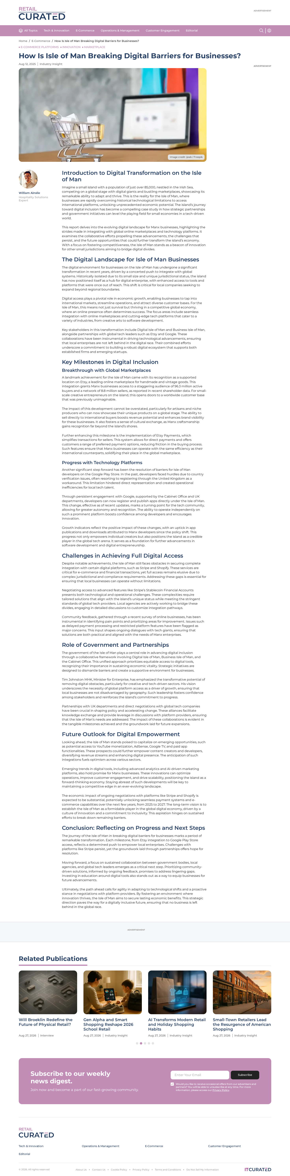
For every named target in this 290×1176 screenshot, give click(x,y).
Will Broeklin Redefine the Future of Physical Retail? (45, 1022)
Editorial (192, 30)
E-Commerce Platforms (40, 47)
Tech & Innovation (56, 30)
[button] (137, 1043)
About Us (81, 1169)
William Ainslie (29, 193)
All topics (30, 30)
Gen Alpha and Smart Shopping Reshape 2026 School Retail (108, 1024)
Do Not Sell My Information (202, 1169)
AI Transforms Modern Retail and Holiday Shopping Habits (177, 1024)
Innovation (71, 47)
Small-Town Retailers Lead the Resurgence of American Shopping (242, 1024)
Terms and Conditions (168, 1169)
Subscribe (245, 1075)
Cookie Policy (119, 1169)
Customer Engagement (163, 30)
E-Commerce (85, 30)
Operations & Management (120, 30)
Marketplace (94, 47)
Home (23, 41)
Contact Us (98, 1169)
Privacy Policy (141, 1169)
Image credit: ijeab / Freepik (186, 156)
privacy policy (220, 1090)
